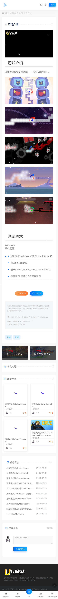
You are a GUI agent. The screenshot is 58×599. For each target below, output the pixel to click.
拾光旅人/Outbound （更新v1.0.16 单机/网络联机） (19, 493)
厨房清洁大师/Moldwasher (18, 504)
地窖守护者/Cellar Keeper (15, 405)
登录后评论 (20, 549)
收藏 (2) (22, 293)
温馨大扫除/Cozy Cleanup (15, 440)
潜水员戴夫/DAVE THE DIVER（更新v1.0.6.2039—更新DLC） (42, 434)
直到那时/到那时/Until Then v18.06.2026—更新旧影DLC (19, 488)
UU (11, 413)
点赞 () (37, 293)
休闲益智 (22, 13)
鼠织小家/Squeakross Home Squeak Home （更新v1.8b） (19, 498)
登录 (52, 5)
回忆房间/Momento (15, 514)
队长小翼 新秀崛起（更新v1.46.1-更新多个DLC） (43, 353)
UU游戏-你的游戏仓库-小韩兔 (18, 317)
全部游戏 (13, 13)
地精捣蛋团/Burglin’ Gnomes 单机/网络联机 (19, 509)
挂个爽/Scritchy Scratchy (42, 405)
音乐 (17, 337)
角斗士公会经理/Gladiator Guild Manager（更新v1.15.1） (15, 353)
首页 (5, 13)
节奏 (21, 71)
